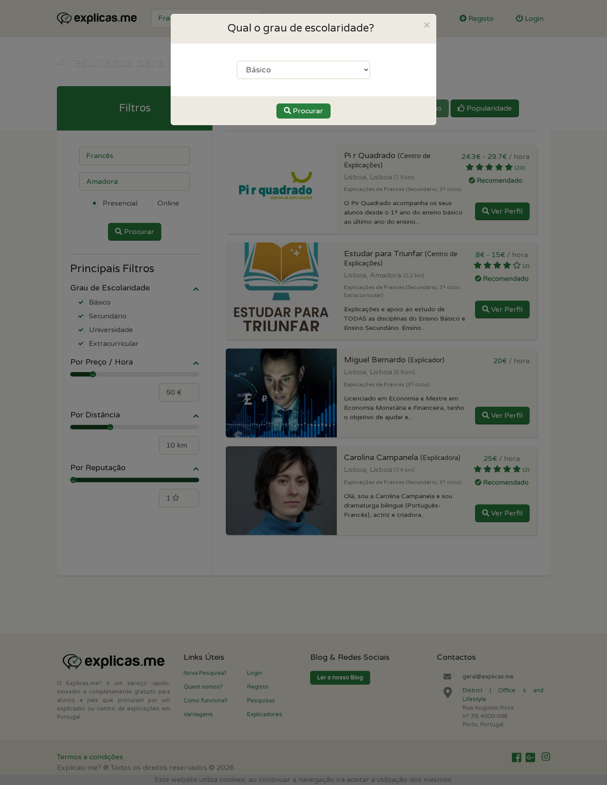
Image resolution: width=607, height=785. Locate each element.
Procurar (307, 111)
